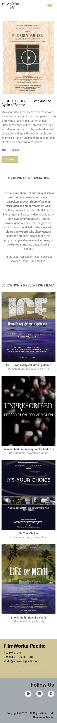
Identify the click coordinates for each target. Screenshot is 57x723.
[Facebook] (28, 694)
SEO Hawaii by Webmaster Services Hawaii (29, 671)
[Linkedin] (51, 694)
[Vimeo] (39, 694)
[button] (49, 5)
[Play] (28, 57)
